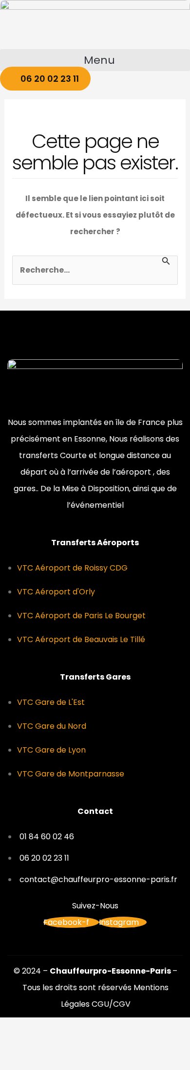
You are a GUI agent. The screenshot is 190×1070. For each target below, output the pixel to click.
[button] (95, 60)
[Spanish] (184, 93)
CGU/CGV (111, 1004)
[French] (146, 93)
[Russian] (171, 93)
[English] (159, 93)
